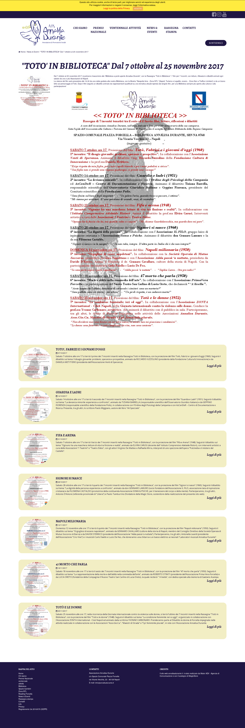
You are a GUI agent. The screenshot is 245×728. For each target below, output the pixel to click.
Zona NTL (23, 691)
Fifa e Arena (66, 435)
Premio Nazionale (98, 30)
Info (20, 704)
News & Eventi (152, 30)
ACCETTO (138, 8)
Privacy (21, 706)
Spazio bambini (25, 688)
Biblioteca (22, 686)
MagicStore (193, 676)
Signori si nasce (69, 478)
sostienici (216, 43)
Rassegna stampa (171, 30)
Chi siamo (80, 28)
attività (135, 28)
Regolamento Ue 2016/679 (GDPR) (33, 709)
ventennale (118, 28)
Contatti (189, 28)
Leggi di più (214, 366)
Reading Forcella (25, 694)
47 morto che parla (71, 564)
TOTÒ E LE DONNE (69, 607)
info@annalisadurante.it (104, 683)
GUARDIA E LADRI (68, 392)
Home (23, 51)
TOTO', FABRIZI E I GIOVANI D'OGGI (80, 349)
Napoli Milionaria (71, 521)
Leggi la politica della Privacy (116, 8)
